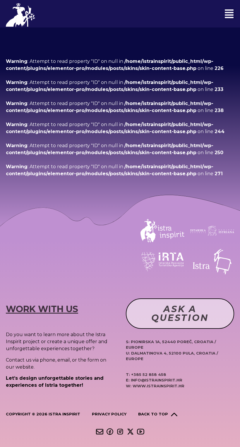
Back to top (153, 414)
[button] (229, 14)
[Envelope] (99, 431)
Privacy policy (109, 414)
